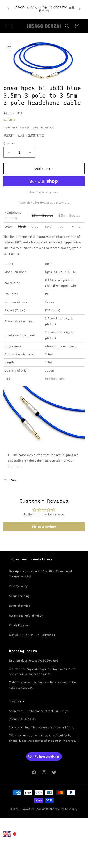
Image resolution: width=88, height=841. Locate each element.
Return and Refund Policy (26, 615)
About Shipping (19, 596)
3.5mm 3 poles (69, 215)
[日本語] (15, 834)
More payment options (44, 192)
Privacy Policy (18, 586)
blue (35, 226)
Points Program (19, 625)
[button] (9, 26)
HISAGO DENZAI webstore (37, 809)
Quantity (9, 143)
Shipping (23, 127)
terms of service (19, 606)
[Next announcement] (80, 9)
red (61, 226)
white (76, 226)
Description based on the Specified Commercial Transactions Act (40, 573)
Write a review (44, 526)
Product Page (55, 379)
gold (48, 226)
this (55, 727)
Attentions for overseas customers (44, 202)
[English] (7, 834)
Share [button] (13, 480)
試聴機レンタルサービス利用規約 (32, 635)
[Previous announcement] (8, 9)
